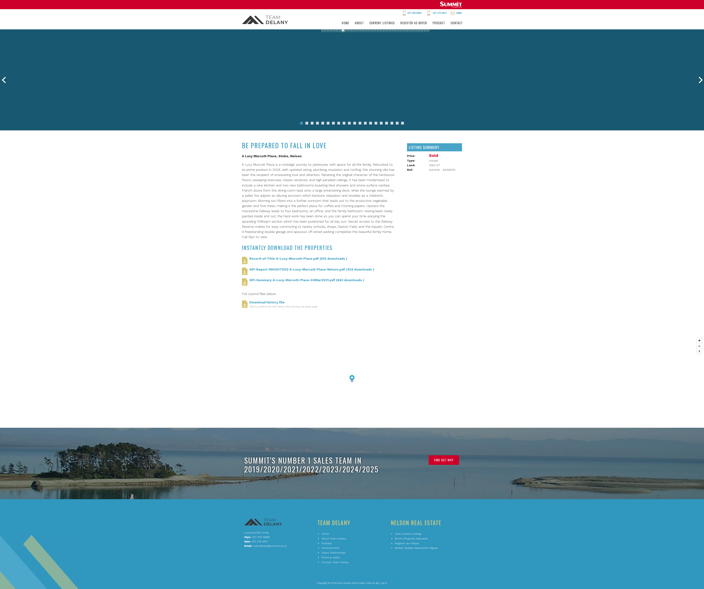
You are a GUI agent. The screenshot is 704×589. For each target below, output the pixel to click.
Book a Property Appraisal (411, 538)
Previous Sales (331, 557)
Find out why (444, 460)
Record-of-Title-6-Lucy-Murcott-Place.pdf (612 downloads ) (298, 258)
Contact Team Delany (335, 562)
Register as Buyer (413, 23)
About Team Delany (334, 538)
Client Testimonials (334, 552)
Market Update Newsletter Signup (416, 547)
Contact (457, 23)
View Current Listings (408, 533)
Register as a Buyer (407, 543)
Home (345, 23)
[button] (301, 123)
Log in (384, 583)
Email (459, 13)
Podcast (439, 23)
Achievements (330, 547)
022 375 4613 (439, 13)
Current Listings (382, 23)
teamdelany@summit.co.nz (270, 545)
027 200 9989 (414, 13)
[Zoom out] (699, 346)
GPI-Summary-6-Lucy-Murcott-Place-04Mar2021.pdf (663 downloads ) (306, 280)
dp (377, 583)
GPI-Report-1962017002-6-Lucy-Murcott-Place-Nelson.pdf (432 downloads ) (311, 269)
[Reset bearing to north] (699, 351)
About (359, 23)
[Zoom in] (699, 340)
